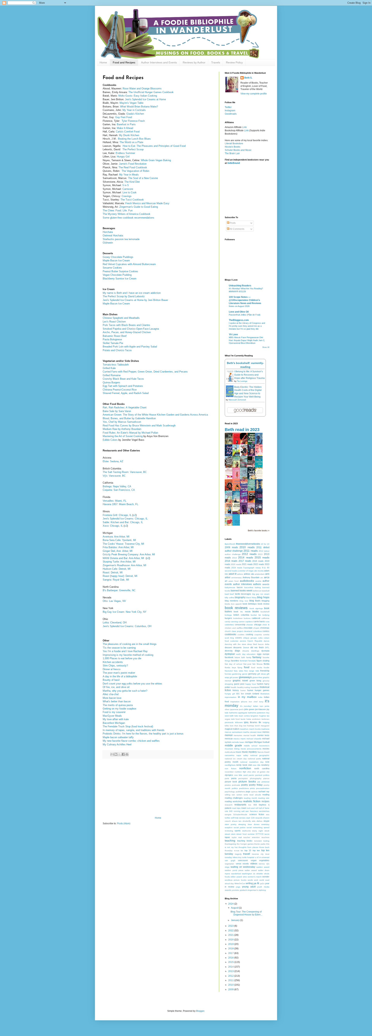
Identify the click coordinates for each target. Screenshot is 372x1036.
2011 (231, 980)
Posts (232, 223)
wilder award (236, 877)
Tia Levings (242, 381)
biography (240, 597)
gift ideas (261, 674)
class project (237, 631)
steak (266, 831)
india (260, 697)
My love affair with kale (116, 719)
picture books (247, 781)
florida (266, 664)
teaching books (245, 841)
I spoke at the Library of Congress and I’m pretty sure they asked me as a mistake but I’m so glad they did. (247, 326)
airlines (247, 574)
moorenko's (264, 746)
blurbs (227, 604)
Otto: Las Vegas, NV (114, 601)
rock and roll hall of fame (258, 808)
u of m (258, 857)
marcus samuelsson (234, 732)
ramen (239, 795)
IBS (237, 694)
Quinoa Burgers (112, 382)
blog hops (263, 597)
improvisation (230, 697)
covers (238, 638)
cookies (241, 634)
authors (257, 584)
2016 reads (231, 561)
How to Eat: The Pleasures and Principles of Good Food (154, 145)
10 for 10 (265, 544)
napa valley (242, 755)
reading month (250, 798)
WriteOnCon (239, 883)
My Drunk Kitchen (129, 135)
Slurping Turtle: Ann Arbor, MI (119, 561)
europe (266, 654)
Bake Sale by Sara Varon (117, 411)
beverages (246, 594)
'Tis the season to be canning (119, 647)
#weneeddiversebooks (248, 544)
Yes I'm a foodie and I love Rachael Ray (125, 651)
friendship (264, 671)
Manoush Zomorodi (237, 400)
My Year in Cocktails (134, 110)
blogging (265, 601)
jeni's (241, 709)
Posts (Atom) (123, 823)
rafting (227, 795)
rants (246, 795)
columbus (257, 631)
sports (238, 830)
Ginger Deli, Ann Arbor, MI (118, 551)
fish (254, 664)
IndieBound (233, 163)
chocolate (247, 628)
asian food (233, 581)
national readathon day (251, 762)
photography (255, 778)
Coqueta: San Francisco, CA (119, 489)
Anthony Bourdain (251, 577)
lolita (227, 726)
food (246, 667)
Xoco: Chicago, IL (113, 525)
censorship (240, 624)
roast (243, 808)
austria (258, 581)
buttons (247, 618)
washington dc (248, 874)
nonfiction (245, 768)
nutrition (238, 772)
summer (251, 834)
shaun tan (237, 821)
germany (252, 674)
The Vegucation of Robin (135, 170)
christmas (264, 628)
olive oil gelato (258, 772)
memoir (229, 735)
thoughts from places (248, 847)
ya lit (256, 883)
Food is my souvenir (114, 712)
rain (233, 795)
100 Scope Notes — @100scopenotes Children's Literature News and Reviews (245, 300)
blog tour (243, 601)
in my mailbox (247, 696)
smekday (265, 824)
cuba (260, 638)
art (226, 581)
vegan (254, 860)
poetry (244, 785)
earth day (240, 654)
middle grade (233, 745)
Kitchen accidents (113, 662)
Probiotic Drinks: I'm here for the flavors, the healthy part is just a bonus (143, 733)
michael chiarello (253, 739)
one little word (241, 775)
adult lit (232, 574)
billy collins (229, 597)
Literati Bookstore (234, 143)
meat (259, 732)
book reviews (236, 608)
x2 (134, 515)
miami (242, 739)
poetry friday (256, 785)
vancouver (243, 860)
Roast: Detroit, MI (113, 572)
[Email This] (112, 754)
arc (261, 577)
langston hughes (258, 716)
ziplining (262, 890)
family (248, 657)
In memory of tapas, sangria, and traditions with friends (133, 730)
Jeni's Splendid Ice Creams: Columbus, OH (127, 626)
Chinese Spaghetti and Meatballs (121, 317)
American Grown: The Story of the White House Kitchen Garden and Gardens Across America (156, 414)
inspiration (234, 702)
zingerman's (252, 890)
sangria (228, 814)
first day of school (233, 664)
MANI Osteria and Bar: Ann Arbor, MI (124, 558)
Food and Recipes (124, 62)
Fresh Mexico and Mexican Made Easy (147, 203)
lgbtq (246, 722)
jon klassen (260, 709)
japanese (234, 709)
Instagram (230, 110)
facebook (229, 657)
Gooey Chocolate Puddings (118, 257)
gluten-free (257, 677)
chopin (256, 628)
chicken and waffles (234, 628)
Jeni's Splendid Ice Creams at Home (145, 99)
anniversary (236, 577)
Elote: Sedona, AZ (113, 461)
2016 (231, 957)
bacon (240, 587)
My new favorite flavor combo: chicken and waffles (131, 740)
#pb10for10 (230, 544)
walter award (251, 870)
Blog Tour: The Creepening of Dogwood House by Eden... (246, 913)
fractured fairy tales (234, 671)
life (260, 722)
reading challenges (234, 798)
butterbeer (238, 618)
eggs (259, 654)
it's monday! (245, 706)
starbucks (246, 831)
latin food (235, 719)
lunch (257, 726)
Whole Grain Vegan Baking (156, 160)
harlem (260, 684)
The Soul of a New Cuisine (143, 178)
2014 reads (245, 557)
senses (242, 818)
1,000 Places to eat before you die (122, 658)
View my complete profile (253, 93)
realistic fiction (252, 801)
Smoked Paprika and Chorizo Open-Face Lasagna (131, 328)
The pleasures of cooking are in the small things (130, 644)
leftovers (239, 722)
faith (243, 657)
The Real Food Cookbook (133, 167)
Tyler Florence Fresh (133, 120)
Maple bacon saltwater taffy (118, 737)
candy (227, 621)
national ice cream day (236, 759)
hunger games (262, 690)
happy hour (250, 684)
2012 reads (249, 554)
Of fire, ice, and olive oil (116, 687)
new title (256, 765)
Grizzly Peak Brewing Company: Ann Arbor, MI (129, 554)
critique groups (250, 638)
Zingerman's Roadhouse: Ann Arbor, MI (124, 565)
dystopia (265, 651)
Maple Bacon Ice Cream (116, 260)
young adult (249, 886)
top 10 (248, 850)
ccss (267, 621)
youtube (235, 890)
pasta (233, 778)
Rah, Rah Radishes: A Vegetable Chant (124, 407)
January (235, 920)
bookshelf (265, 612)
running (237, 811)
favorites (235, 660)
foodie (266, 667)
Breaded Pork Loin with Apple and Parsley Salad (130, 346)
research (228, 805)
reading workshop (233, 801)
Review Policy (234, 62)
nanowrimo (229, 755)
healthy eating (243, 687)
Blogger (200, 1011)
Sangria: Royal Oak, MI (116, 579)
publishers (240, 792)
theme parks (259, 844)
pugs (248, 791)
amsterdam (259, 574)
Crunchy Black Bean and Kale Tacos (123, 378)
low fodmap (248, 726)
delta (267, 644)
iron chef (253, 702)
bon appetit (236, 604)
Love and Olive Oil (239, 311)
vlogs (227, 867)
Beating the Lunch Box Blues (134, 138)
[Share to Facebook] (123, 754)
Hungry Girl (123, 156)
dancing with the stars (235, 644)
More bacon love (112, 697)
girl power (234, 677)
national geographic (259, 755)
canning (234, 621)
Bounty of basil (111, 679)
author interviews (242, 584)
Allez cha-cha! (111, 694)
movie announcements (251, 749)
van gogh (230, 860)
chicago (257, 624)
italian (255, 706)
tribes (235, 857)
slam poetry (230, 824)
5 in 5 (125, 185)
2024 (231, 903)
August (235, 907)
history (235, 690)
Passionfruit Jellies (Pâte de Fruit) (244, 315)
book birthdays (250, 604)
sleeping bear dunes (248, 824)
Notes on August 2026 (239, 306)
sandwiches (264, 811)
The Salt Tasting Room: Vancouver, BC (125, 472)
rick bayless (259, 805)
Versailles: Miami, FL (114, 500)
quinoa (254, 792)
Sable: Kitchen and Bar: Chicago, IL (123, 522)
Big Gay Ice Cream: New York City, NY (124, 611)
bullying (266, 615)
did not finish (257, 647)
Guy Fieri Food (123, 117)
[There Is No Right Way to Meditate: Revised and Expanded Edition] (237, 525)
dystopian (230, 654)
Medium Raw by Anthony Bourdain (122, 429)
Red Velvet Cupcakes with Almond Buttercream (130, 264)
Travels (215, 62)
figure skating (263, 660)
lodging (266, 722)
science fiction (256, 814)
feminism (244, 661)
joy (268, 709)
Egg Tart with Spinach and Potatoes (123, 386)
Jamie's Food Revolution (132, 163)
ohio (249, 772)
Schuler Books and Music (238, 150)
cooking (249, 634)
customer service (238, 641)
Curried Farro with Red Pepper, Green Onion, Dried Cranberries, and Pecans (145, 371)
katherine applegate (238, 713)
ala (252, 574)
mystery (253, 752)
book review (264, 604)
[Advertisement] (158, 787)
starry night (257, 831)
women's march (255, 877)
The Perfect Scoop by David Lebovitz (124, 296)
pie (258, 782)
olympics (229, 775)
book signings (256, 608)
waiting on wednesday (243, 867)
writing (249, 883)
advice (240, 574)
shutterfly (247, 821)
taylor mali (237, 837)
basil (227, 594)
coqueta (258, 634)
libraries (253, 722)
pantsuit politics (262, 775)
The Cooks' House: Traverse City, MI (123, 543)
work (256, 880)
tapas (227, 837)
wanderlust (236, 874)
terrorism (258, 841)
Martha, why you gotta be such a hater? (125, 690)
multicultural (230, 752)
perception (243, 778)
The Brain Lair (232, 153)
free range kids (251, 671)
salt (243, 811)
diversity (229, 651)
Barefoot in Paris (126, 124)
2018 (231, 948)
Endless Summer (125, 153)
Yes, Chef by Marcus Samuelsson (122, 421)
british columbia (241, 615)
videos (253, 863)
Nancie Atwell (263, 752)
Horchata (108, 232)
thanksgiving (230, 844)
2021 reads (247, 564)
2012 (231, 976)
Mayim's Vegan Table (131, 102)
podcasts (236, 785)
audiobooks (247, 580)
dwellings (255, 651)
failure (237, 657)
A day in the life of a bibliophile (120, 676)
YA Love (233, 334)
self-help (235, 818)
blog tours (254, 600)
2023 (231, 926)
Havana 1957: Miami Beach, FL (121, 504)
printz (252, 788)
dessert (228, 647)
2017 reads (245, 561)
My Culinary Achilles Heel (117, 744)
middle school (250, 746)
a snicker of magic (246, 571)
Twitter (228, 107)
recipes (265, 801)
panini (251, 775)
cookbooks (230, 634)
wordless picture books (235, 880)
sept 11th (250, 818)
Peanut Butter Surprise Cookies (120, 271)
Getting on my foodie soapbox (120, 708)
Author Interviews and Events (159, 62)
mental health (249, 735)
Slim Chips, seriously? (115, 665)
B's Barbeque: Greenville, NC (119, 590)
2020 (231, 939)
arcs (266, 577)
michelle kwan (238, 742)
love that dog (236, 726)
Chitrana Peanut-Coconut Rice (120, 389)
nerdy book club (244, 765)
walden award (262, 867)
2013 (260, 554)
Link (244, 127)
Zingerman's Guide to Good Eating (138, 206)
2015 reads (262, 557)
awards (265, 584)
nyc (244, 772)
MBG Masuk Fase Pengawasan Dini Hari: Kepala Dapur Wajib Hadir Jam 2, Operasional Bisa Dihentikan (247, 340)
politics (235, 788)
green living (255, 680)
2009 (231, 989)
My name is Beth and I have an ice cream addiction (132, 292)
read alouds (255, 795)
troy (239, 857)
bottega (228, 615)
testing (266, 841)
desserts (237, 647)
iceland (255, 693)
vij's (267, 864)
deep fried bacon (255, 644)
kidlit (231, 716)
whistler (259, 874)
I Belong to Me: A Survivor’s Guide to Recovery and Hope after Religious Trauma (249, 374)
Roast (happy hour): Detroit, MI (120, 576)
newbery (265, 765)
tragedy (238, 854)
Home (103, 62)
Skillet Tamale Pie (113, 343)
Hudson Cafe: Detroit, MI (117, 568)
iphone (244, 702)
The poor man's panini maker (119, 672)
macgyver (265, 726)
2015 (231, 962)
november (229, 772)
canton (242, 621)
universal (265, 857)
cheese (249, 625)
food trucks (256, 667)
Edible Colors (110, 439)
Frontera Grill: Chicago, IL (117, 515)
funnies (228, 674)
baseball (265, 591)
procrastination (262, 788)
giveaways (245, 677)
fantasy (256, 657)
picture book (231, 781)
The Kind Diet (132, 181)
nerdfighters (230, 765)
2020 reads (236, 564)
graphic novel (240, 680)
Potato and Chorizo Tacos (117, 350)
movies (266, 748)
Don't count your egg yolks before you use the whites (133, 683)
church (228, 631)
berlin (237, 594)
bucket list (256, 615)
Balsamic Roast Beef (115, 335)
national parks (254, 759)
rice (249, 805)
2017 (231, 953)
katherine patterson (257, 713)
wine (245, 877)
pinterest (265, 782)
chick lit (265, 625)
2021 (231, 935)
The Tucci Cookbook (132, 199)
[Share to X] (119, 754)
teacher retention (251, 837)
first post (247, 664)
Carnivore (127, 188)
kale (226, 713)
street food (241, 834)
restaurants (240, 804)
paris (227, 778)
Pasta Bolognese (113, 339)
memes (265, 732)
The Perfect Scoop (133, 149)
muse (238, 752)
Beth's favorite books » (258, 530)
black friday (251, 597)
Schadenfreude (240, 814)
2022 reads (258, 564)
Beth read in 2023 (242, 429)
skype (266, 821)
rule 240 (228, 811)
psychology (230, 792)
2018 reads (258, 561)
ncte (267, 762)
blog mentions (231, 601)
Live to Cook (129, 192)
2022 (231, 930)
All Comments (236, 229)
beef (232, 594)
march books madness (259, 729)
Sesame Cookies (112, 267)
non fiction (230, 768)
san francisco (251, 811)
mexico (236, 739)
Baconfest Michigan (114, 722)
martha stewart (250, 732)
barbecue (257, 591)
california (265, 618)
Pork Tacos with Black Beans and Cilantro (126, 325)
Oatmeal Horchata (113, 235)
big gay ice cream (260, 594)
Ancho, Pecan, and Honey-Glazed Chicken (127, 332)
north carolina (261, 768)
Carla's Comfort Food (128, 131)
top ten (256, 850)
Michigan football (261, 742)
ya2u (262, 883)
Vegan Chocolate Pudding (117, 274)
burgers (228, 618)
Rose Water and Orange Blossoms (142, 88)
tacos (266, 834)
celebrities (229, 625)
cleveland (248, 631)
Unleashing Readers (240, 285)
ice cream (246, 693)
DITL (267, 647)
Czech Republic (254, 641)
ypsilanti (243, 890)
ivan (261, 706)
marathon (244, 729)
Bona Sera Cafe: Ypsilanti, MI (119, 540)
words (250, 880)
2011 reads (250, 550)
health (233, 687)
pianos (266, 778)
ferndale (252, 661)
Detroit (246, 647)
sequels (258, 818)
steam (227, 834)
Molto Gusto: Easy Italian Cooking (137, 95)
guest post (239, 684)
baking (258, 587)
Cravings (127, 196)
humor (250, 690)
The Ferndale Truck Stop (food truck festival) (128, 726)
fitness (260, 664)
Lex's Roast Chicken (114, 321)
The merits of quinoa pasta (118, 705)
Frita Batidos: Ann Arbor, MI (118, 547)
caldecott (256, 618)
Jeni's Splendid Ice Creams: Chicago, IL (125, 518)
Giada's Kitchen (135, 113)
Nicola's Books (232, 146)
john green (249, 709)
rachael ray (263, 791)
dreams (245, 651)
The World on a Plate (131, 142)
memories (238, 735)
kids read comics (242, 716)
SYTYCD (260, 834)
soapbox (228, 827)
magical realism (232, 729)
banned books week (241, 590)
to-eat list (238, 850)
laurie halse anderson (251, 719)
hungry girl (230, 694)
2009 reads (231, 547)
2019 (231, 944)
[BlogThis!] (116, 754)
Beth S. (248, 77)
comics (266, 631)
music (245, 752)
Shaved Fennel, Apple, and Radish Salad (126, 393)
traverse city (258, 854)
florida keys (230, 667)
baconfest (248, 587)
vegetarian (229, 864)
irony (261, 702)
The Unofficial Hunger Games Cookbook (151, 92)
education (251, 654)
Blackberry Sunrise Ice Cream (119, 278)
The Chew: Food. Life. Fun (118, 210)
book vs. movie (242, 611)
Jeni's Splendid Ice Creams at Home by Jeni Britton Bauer (136, 300)
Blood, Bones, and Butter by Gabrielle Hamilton (130, 418)
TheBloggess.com (239, 320)
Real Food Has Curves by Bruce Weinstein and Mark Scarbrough (139, 425)
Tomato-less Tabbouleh (116, 364)
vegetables (264, 860)
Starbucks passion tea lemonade (121, 239)
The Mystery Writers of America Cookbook (127, 214)
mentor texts (263, 735)
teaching (230, 840)
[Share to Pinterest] (127, 754)
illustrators (264, 694)
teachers (265, 837)
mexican (229, 738)
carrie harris (259, 621)
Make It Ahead (125, 128)
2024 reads (236, 568)
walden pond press (234, 870)
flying (240, 667)
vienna (262, 864)
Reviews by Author (194, 62)
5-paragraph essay (252, 568)
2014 (234, 558)
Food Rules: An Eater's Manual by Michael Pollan (130, 432)
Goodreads (231, 113)
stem (233, 834)
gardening (236, 674)
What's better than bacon (117, 701)
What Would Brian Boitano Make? (139, 106)
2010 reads (247, 547)
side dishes (257, 821)
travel (246, 853)
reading (265, 794)
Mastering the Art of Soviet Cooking (123, 436)
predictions (244, 788)
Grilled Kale (109, 368)
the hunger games (245, 844)
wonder (265, 876)
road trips (236, 808)
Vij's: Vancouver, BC (114, 475)
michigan (249, 742)
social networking (255, 827)
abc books (259, 571)
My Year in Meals (129, 174)
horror (243, 690)
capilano (249, 621)
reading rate (263, 798)
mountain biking (232, 749)
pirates (228, 785)
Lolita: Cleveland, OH (115, 622)
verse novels (242, 863)
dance (266, 641)
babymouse (230, 587)
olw (267, 772)
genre (244, 674)
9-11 (264, 568)
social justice (239, 827)
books (255, 611)
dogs (237, 650)
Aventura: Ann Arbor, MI (116, 536)
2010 (231, 984)
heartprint (255, 687)
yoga (238, 887)
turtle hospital (248, 857)
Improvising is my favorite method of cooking (128, 654)
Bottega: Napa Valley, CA (117, 486)
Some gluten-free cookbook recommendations (128, 217)
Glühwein (108, 242)
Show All (265, 347)
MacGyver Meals (112, 715)
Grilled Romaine (112, 375)
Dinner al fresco (111, 669)
